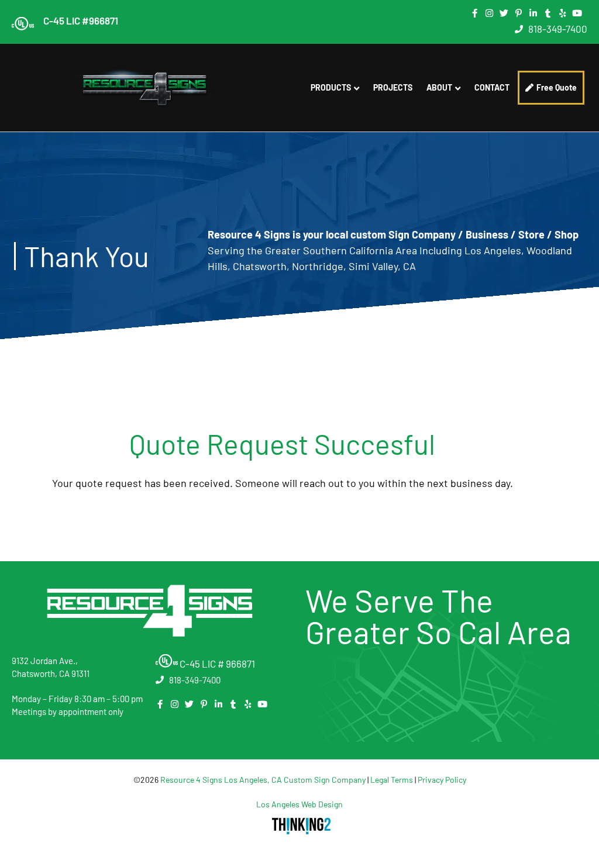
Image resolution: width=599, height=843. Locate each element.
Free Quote (556, 87)
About (439, 87)
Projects (392, 87)
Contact (492, 87)
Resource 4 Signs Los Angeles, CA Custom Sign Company (263, 780)
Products (331, 87)
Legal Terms (391, 780)
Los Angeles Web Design (299, 804)
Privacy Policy (442, 780)
